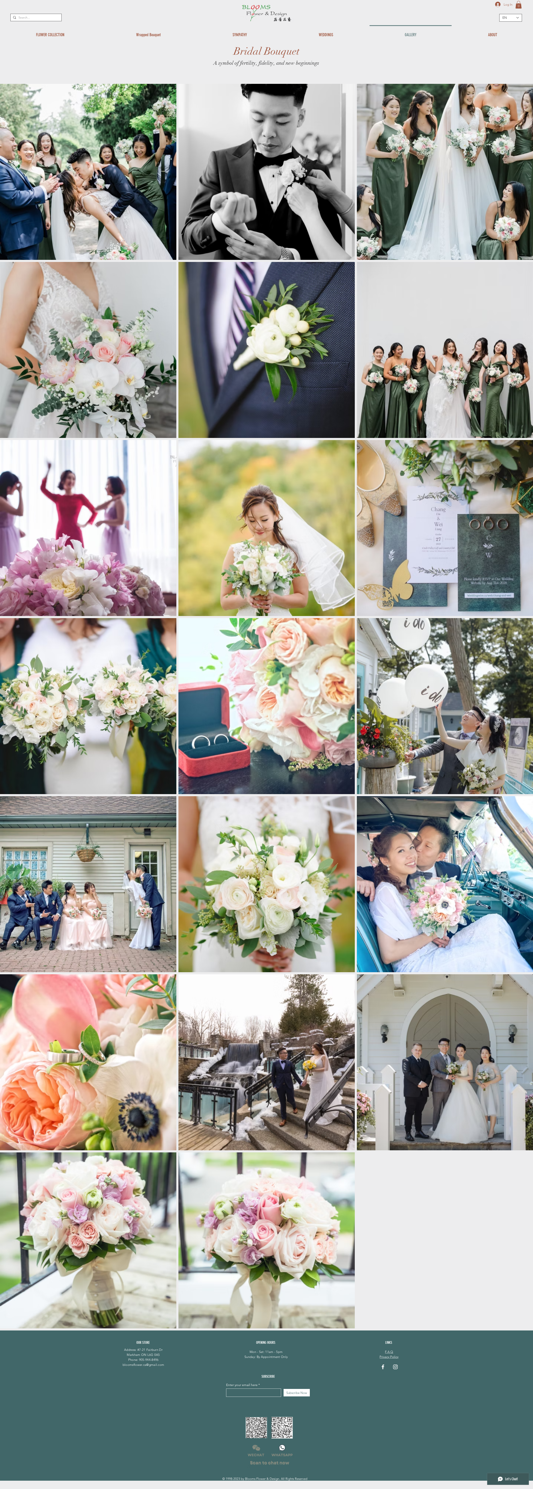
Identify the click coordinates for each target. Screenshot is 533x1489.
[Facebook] (383, 1367)
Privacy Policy (389, 1357)
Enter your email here (242, 1385)
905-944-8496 (149, 1360)
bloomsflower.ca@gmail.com (143, 1365)
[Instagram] (395, 1367)
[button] (518, 5)
